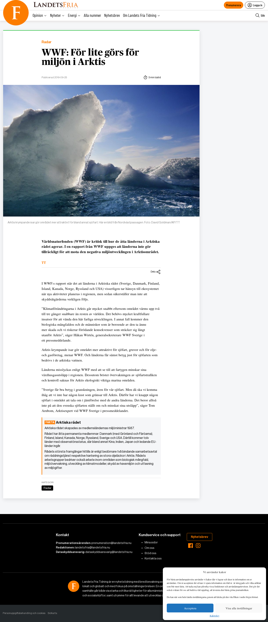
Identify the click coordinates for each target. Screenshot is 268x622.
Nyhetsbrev (112, 15)
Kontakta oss (153, 558)
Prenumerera (233, 5)
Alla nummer (92, 15)
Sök (263, 15)
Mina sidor (151, 542)
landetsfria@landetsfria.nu (92, 547)
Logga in (257, 5)
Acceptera (190, 608)
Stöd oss (150, 553)
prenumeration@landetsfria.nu (111, 543)
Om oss (149, 547)
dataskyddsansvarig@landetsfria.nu (108, 552)
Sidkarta (52, 613)
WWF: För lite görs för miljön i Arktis (90, 57)
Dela (153, 271)
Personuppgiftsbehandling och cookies (24, 613)
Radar (46, 42)
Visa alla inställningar (239, 608)
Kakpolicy (214, 615)
